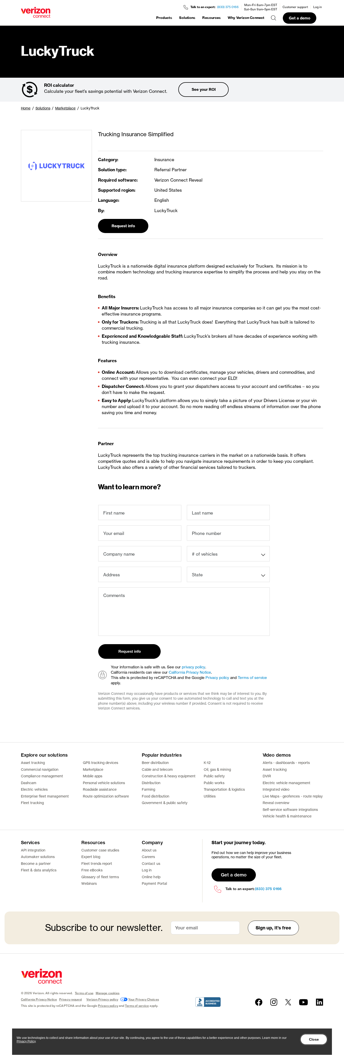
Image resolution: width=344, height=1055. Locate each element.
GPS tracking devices (100, 762)
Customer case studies (100, 850)
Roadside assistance (100, 789)
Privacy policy (217, 677)
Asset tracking (33, 762)
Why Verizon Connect (246, 17)
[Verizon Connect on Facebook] (258, 1002)
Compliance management (42, 776)
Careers (148, 856)
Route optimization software (106, 796)
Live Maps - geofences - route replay (293, 796)
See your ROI (204, 89)
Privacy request (70, 999)
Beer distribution (155, 762)
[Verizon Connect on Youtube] (303, 1002)
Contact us (151, 863)
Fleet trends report (96, 863)
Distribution (151, 783)
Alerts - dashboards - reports (286, 762)
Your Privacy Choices (143, 999)
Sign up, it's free (273, 928)
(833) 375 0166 (228, 7)
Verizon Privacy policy (102, 999)
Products (164, 17)
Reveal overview (276, 803)
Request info (123, 225)
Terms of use (84, 993)
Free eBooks (91, 870)
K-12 (207, 762)
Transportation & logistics (224, 789)
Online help (151, 877)
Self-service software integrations (290, 809)
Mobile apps (92, 776)
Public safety (214, 776)
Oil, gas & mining (217, 769)
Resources (211, 17)
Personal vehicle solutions (104, 783)
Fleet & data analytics (39, 870)
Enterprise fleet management (45, 796)
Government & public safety (164, 803)
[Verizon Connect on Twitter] (288, 1002)
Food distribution (155, 796)
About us (149, 850)
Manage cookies (108, 993)
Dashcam (29, 783)
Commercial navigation (39, 769)
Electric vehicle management (286, 783)
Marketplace (65, 108)
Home (25, 108)
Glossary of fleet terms (100, 877)
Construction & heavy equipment (168, 776)
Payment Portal (154, 883)
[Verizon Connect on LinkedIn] (319, 1002)
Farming (148, 789)
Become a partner (36, 863)
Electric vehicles (34, 789)
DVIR (267, 776)
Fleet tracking (32, 803)
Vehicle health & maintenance (287, 816)
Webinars (89, 883)
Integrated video (276, 789)
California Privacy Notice (190, 672)
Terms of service (252, 677)
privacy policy (193, 667)
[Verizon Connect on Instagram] (273, 1002)
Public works (214, 783)
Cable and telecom (157, 769)
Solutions (187, 17)
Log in (317, 7)
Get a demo (299, 18)
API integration (33, 850)
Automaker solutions (38, 856)
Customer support (295, 7)
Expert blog (90, 856)
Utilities (210, 796)
